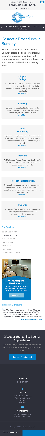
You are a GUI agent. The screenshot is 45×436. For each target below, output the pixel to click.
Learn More (22, 93)
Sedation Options (9, 239)
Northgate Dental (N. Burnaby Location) (22, 2)
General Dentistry (9, 232)
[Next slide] (43, 27)
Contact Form (25, 416)
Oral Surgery (7, 242)
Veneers (22, 155)
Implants (22, 204)
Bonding (22, 103)
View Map (22, 402)
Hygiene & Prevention (11, 253)
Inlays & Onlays (22, 78)
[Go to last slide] (1, 27)
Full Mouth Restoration (22, 180)
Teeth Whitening (22, 130)
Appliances (6, 246)
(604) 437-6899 (24, 8)
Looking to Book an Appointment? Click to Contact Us (22, 27)
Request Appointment (22, 357)
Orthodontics (8, 249)
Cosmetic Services (9, 235)
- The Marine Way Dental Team (31, 319)
